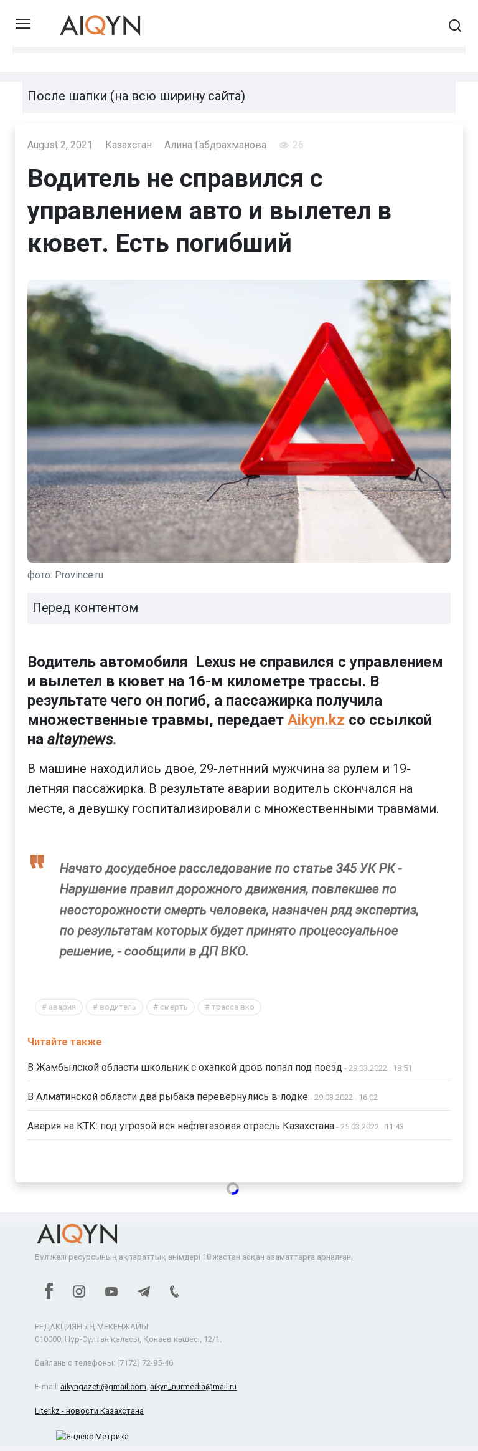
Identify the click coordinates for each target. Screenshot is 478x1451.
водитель (118, 1007)
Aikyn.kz (316, 720)
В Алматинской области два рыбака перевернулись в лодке (167, 1097)
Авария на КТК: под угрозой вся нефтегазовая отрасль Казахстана (180, 1126)
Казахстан (128, 145)
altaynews (80, 739)
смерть (174, 1007)
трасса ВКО (233, 1007)
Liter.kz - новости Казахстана (89, 1410)
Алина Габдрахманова (215, 145)
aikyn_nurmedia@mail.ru (193, 1386)
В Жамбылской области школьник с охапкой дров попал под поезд (184, 1067)
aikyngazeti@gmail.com (103, 1386)
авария (62, 1007)
